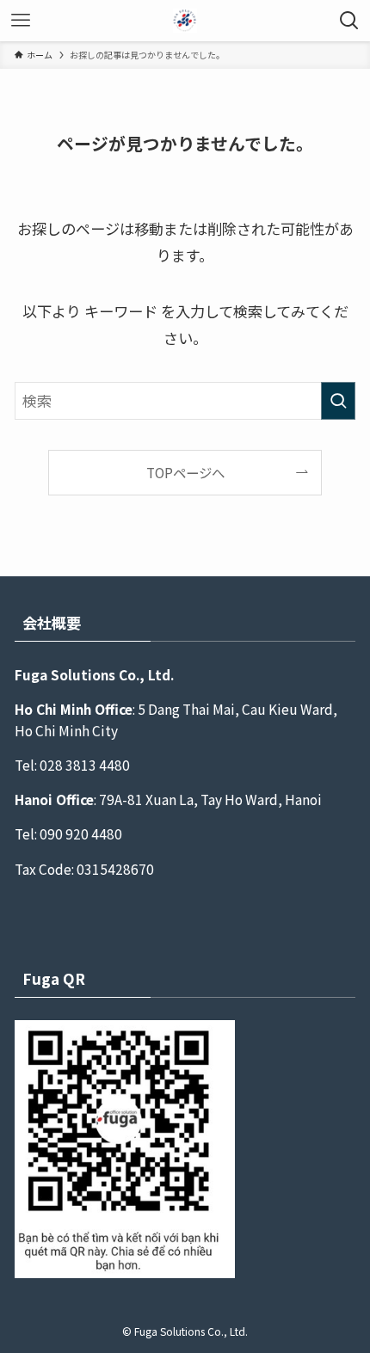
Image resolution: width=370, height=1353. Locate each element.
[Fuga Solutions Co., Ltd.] (185, 20)
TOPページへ (185, 472)
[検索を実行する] (338, 401)
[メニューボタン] (20, 20)
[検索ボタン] (349, 20)
